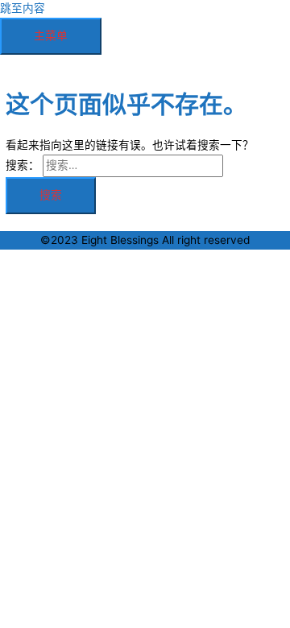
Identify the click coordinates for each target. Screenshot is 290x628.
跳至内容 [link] (22, 8)
